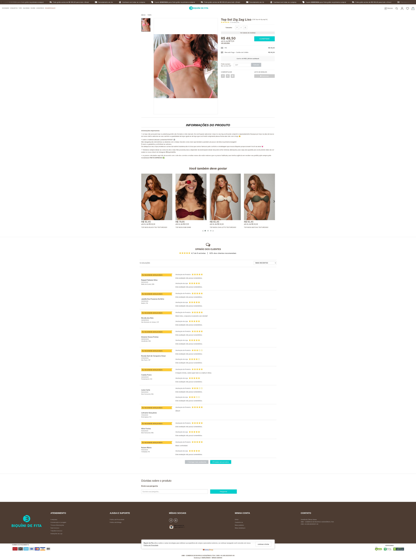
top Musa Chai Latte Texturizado (223, 227)
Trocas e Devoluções (57, 525)
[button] (396, 8)
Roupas (33, 8)
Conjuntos (14, 8)
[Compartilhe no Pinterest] (233, 76)
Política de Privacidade (151, 545)
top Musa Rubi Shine (183, 227)
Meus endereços (240, 528)
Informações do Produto (208, 125)
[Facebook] (171, 521)
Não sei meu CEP (226, 66)
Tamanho (228, 27)
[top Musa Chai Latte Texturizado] (225, 197)
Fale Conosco (54, 528)
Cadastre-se (239, 522)
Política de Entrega (115, 522)
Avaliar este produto (221, 462)
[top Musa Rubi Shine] (191, 197)
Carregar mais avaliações (196, 462)
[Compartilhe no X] (228, 76)
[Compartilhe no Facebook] (223, 76)
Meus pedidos (239, 525)
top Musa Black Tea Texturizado (154, 227)
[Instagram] (175, 521)
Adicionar (265, 76)
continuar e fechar (263, 544)
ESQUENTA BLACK (50, 8)
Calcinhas (26, 8)
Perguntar (223, 492)
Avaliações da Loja (56, 533)
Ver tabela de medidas (248, 33)
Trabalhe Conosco (56, 531)
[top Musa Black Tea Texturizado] (156, 197)
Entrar (236, 519)
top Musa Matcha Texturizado (256, 227)
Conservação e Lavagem (58, 522)
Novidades (5, 8)
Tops (20, 8)
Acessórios (40, 8)
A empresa (53, 519)
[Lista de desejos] (407, 8)
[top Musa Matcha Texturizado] (259, 197)
